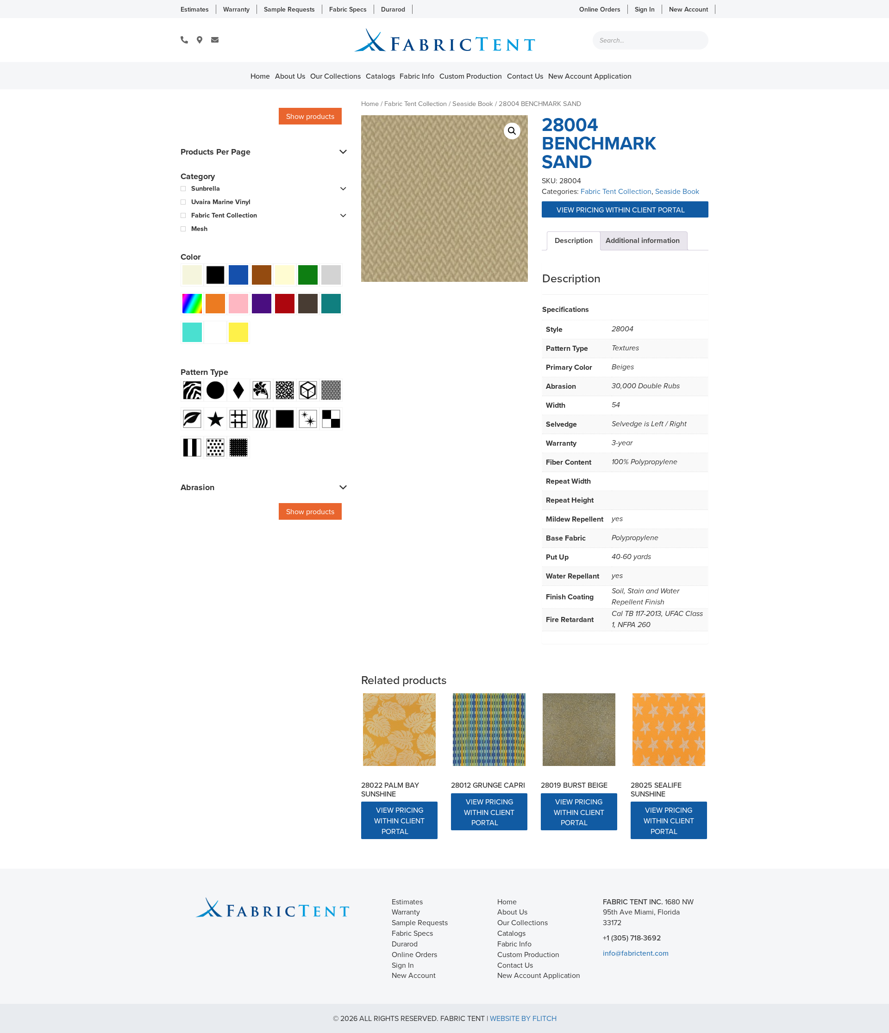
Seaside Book (472, 103)
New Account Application (590, 76)
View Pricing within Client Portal (622, 210)
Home (260, 76)
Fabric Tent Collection (415, 103)
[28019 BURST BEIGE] (579, 729)
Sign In (645, 9)
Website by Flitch (523, 1018)
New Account (688, 9)
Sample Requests (289, 9)
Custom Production (470, 76)
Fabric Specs (348, 9)
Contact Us (525, 76)
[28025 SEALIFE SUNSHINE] (669, 729)
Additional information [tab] (643, 240)
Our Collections (335, 76)
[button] (512, 131)
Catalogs (380, 76)
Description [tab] (574, 240)
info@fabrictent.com (636, 953)
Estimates (195, 9)
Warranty (236, 9)
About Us (290, 76)
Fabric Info (417, 76)
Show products (310, 116)
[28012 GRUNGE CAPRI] (489, 729)
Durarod (393, 9)
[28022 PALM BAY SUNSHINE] (399, 729)
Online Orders (599, 9)
